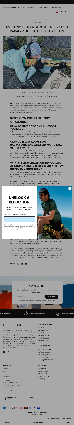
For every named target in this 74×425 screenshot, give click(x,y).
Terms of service (23, 229)
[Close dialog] (69, 188)
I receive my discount (19, 220)
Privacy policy (14, 229)
